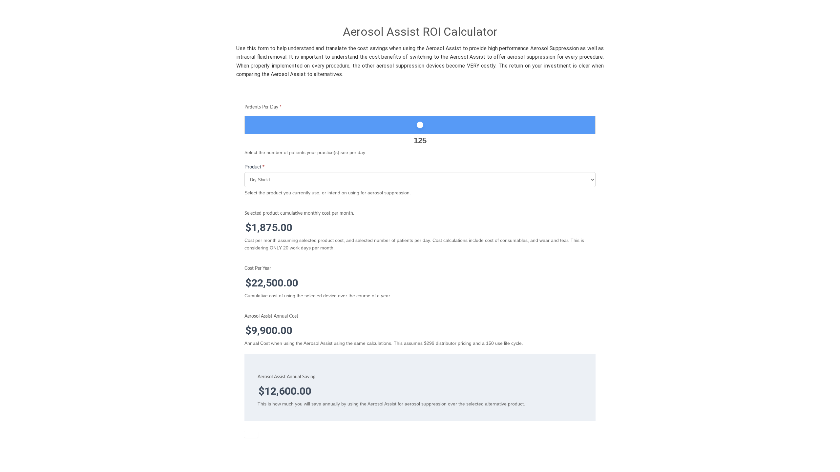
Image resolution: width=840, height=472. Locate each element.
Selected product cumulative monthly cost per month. (299, 213)
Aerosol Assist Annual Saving (286, 377)
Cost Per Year (257, 268)
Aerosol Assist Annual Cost (271, 316)
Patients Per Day (263, 107)
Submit (251, 434)
